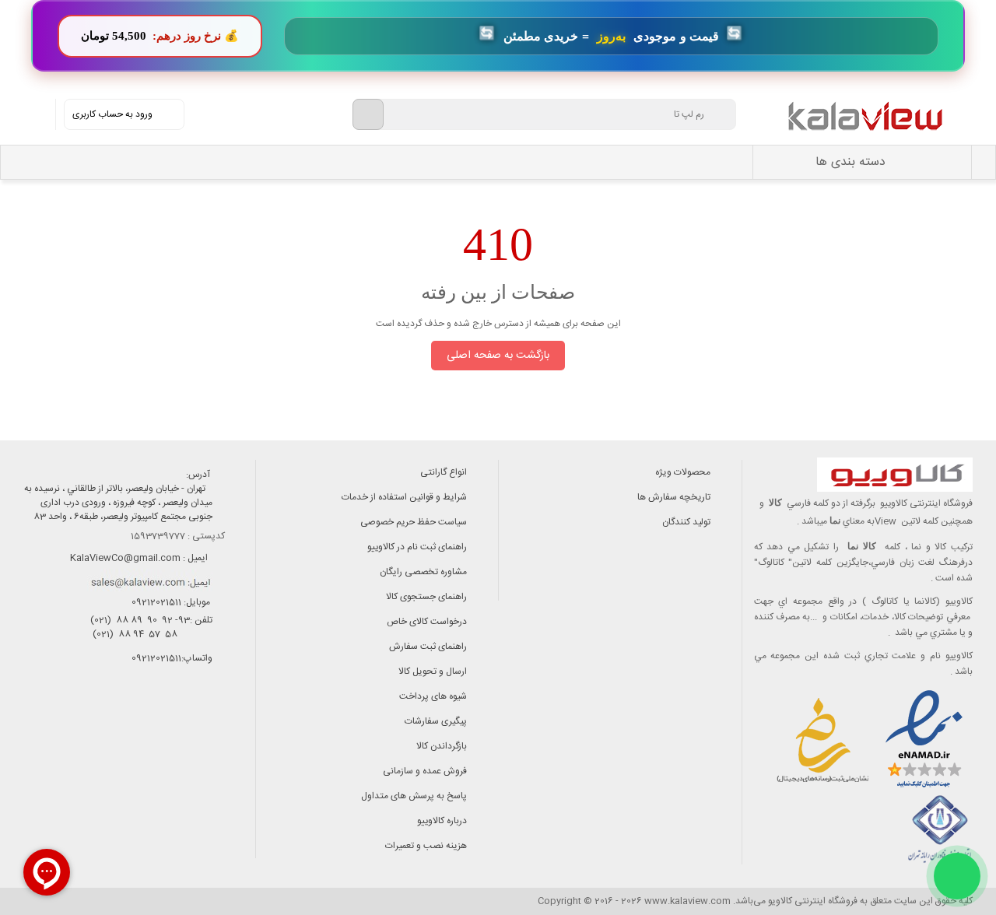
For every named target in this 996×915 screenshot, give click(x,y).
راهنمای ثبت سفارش (428, 646)
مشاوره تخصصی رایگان (423, 572)
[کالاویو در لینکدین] (112, 725)
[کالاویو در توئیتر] (77, 725)
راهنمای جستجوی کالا (426, 597)
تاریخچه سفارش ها (673, 497)
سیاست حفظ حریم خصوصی (413, 522)
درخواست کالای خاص (427, 621)
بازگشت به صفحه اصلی (498, 355)
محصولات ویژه (682, 472)
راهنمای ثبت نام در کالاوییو (417, 547)
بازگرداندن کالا (441, 746)
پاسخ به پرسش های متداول (414, 796)
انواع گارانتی (443, 472)
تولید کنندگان (686, 522)
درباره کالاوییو (442, 821)
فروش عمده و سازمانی (425, 771)
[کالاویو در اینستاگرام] (217, 725)
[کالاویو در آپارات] (147, 725)
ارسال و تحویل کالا (432, 671)
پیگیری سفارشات (436, 721)
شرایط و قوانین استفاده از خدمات (404, 497)
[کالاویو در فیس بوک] (182, 725)
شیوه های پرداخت (433, 696)
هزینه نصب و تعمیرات (426, 846)
